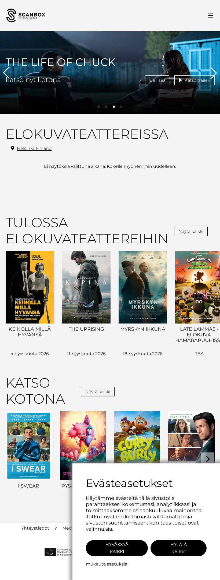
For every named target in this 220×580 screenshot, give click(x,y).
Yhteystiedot (35, 528)
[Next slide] (208, 459)
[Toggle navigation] (211, 15)
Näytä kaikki (190, 231)
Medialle (71, 528)
